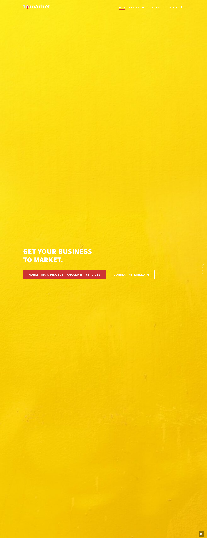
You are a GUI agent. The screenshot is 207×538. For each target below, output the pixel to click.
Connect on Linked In (131, 274)
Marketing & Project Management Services (64, 274)
